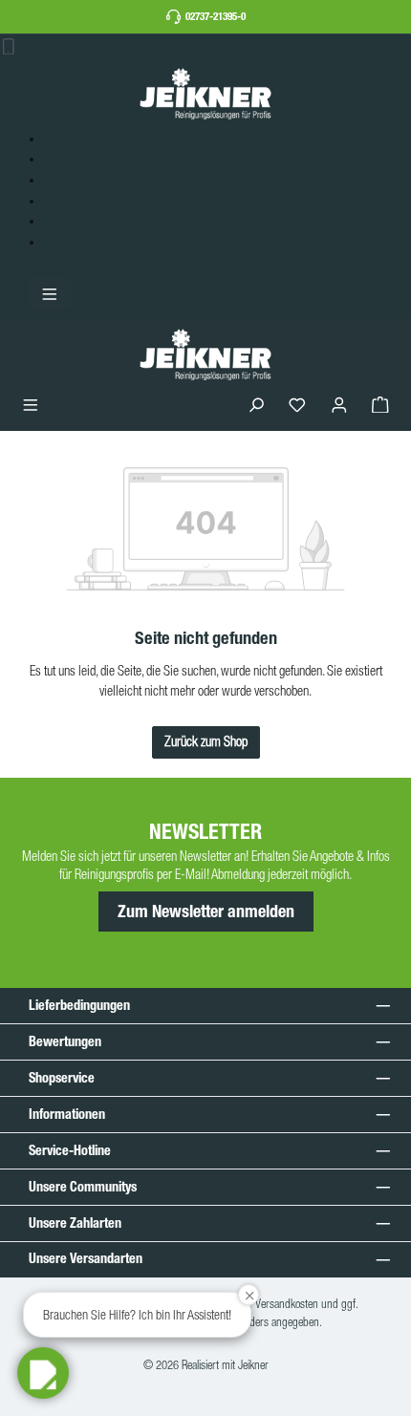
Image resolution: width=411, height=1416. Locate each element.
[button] (43, 1373)
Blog (54, 200)
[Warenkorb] (380, 405)
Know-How (70, 179)
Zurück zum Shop (206, 741)
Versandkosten (286, 1304)
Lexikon (62, 220)
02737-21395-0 (215, 16)
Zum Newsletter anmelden (206, 911)
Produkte (65, 158)
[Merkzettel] (297, 405)
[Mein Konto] (339, 405)
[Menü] (31, 405)
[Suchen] (256, 405)
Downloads (70, 241)
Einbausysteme (80, 138)
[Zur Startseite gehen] (205, 93)
